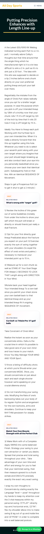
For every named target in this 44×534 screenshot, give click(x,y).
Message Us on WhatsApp (31, 529)
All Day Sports (12, 5)
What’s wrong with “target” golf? (21, 203)
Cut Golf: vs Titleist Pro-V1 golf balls (21, 322)
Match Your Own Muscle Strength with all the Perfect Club (21, 432)
